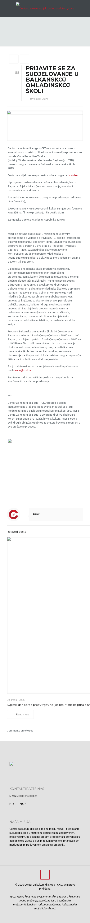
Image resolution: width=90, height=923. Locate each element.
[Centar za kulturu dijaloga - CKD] (45, 8)
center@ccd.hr (22, 370)
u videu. (73, 175)
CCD (36, 514)
